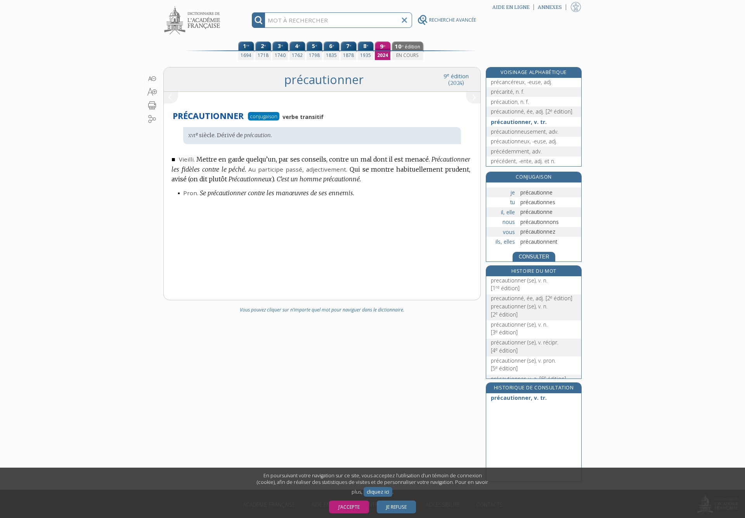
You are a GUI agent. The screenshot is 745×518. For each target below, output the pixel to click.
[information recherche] (258, 20)
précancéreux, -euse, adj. (521, 82)
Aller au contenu (193, 7)
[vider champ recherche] (404, 20)
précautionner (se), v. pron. (523, 364)
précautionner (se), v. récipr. (524, 346)
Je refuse (396, 507)
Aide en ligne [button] (511, 7)
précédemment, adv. (516, 151)
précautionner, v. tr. (519, 122)
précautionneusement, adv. (524, 131)
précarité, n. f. (507, 91)
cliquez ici (378, 492)
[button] (152, 78)
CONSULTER (534, 257)
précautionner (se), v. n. (519, 328)
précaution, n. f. (510, 101)
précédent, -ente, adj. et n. (523, 161)
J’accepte (349, 507)
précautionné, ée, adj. (531, 111)
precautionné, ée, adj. (531, 298)
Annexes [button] (550, 7)
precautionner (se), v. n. (519, 284)
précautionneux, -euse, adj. (524, 141)
